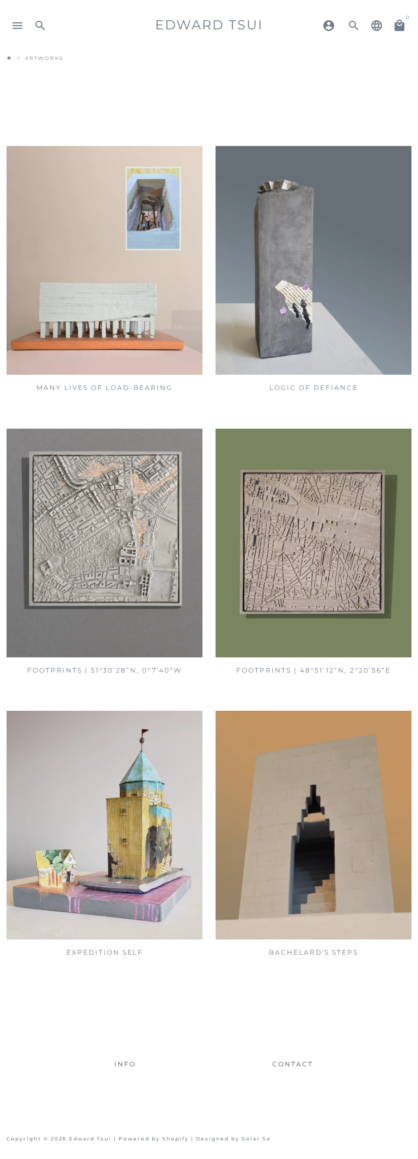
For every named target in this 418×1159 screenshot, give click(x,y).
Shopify (175, 1139)
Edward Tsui (90, 1139)
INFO (125, 1064)
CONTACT (292, 1064)
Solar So (256, 1139)
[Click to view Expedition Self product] (104, 825)
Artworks (44, 58)
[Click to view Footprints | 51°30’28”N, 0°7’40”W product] (104, 543)
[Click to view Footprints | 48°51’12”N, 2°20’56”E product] (313, 543)
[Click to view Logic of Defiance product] (313, 260)
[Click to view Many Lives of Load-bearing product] (104, 260)
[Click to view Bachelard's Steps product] (313, 825)
